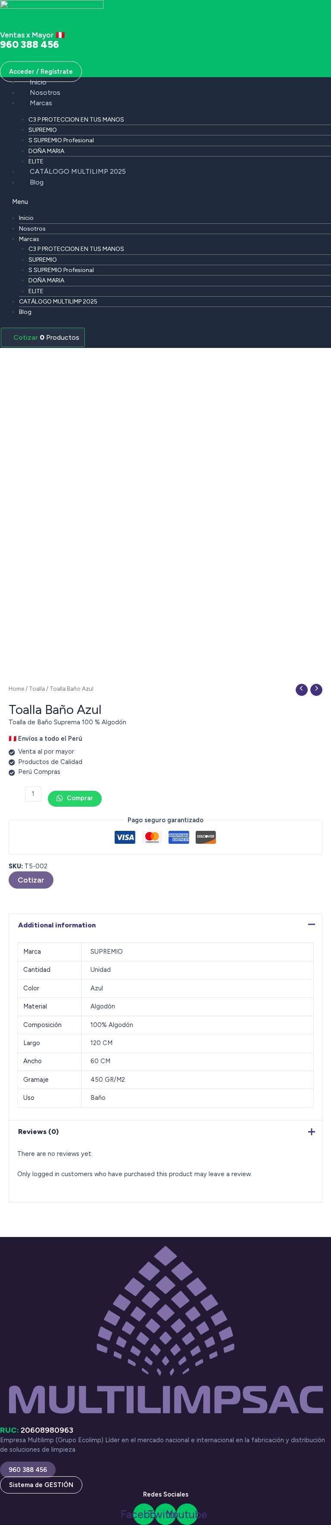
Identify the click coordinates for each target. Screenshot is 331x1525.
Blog (37, 182)
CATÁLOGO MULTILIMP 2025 (78, 171)
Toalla (37, 688)
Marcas (41, 103)
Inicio (38, 82)
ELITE (36, 161)
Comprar (79, 798)
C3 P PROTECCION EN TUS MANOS (76, 119)
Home (16, 688)
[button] (165, 202)
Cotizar (31, 879)
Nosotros (45, 92)
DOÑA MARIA (46, 151)
